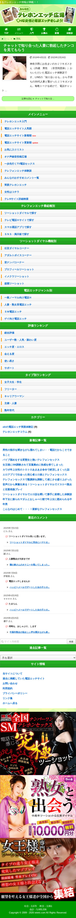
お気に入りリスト (14, 149)
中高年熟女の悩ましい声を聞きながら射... (29, 632)
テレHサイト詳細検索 (16, 199)
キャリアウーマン (14, 396)
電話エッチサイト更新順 (21, 142)
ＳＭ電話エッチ (13, 311)
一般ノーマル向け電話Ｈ (18, 297)
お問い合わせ (10, 683)
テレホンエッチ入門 (15, 121)
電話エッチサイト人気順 (18, 128)
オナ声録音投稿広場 (15, 156)
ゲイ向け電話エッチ (15, 318)
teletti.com (40, 912)
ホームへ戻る (10, 703)
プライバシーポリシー (15, 693)
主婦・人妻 (10, 403)
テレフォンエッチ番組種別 (38, 205)
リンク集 (8, 698)
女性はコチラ (11, 192)
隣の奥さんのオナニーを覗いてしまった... (29, 564)
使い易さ (9, 361)
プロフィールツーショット (19, 269)
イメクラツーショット (16, 276)
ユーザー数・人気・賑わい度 (20, 340)
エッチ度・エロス (14, 347)
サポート (9, 368)
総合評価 (9, 332)
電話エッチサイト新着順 (20, 135)
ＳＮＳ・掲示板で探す (16, 234)
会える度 (9, 354)
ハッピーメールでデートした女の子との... (29, 587)
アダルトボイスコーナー (18, 255)
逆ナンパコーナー (14, 262)
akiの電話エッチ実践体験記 (18, 426)
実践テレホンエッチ (15, 185)
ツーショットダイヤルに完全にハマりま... (29, 542)
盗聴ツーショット (14, 283)
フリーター (10, 389)
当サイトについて (12, 673)
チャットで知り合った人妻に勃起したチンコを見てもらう (39, 48)
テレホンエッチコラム (15, 431)
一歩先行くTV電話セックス (19, 163)
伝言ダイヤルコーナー (16, 248)
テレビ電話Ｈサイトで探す (19, 220)
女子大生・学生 (13, 382)
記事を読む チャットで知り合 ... (38, 98)
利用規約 (8, 688)
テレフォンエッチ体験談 (18, 170)
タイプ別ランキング (38, 374)
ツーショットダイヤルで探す (20, 213)
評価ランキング (38, 325)
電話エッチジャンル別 (38, 290)
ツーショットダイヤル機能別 (38, 241)
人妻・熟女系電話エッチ (18, 304)
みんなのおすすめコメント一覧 (21, 177)
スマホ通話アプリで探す (18, 227)
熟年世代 (9, 410)
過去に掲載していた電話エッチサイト (24, 678)
